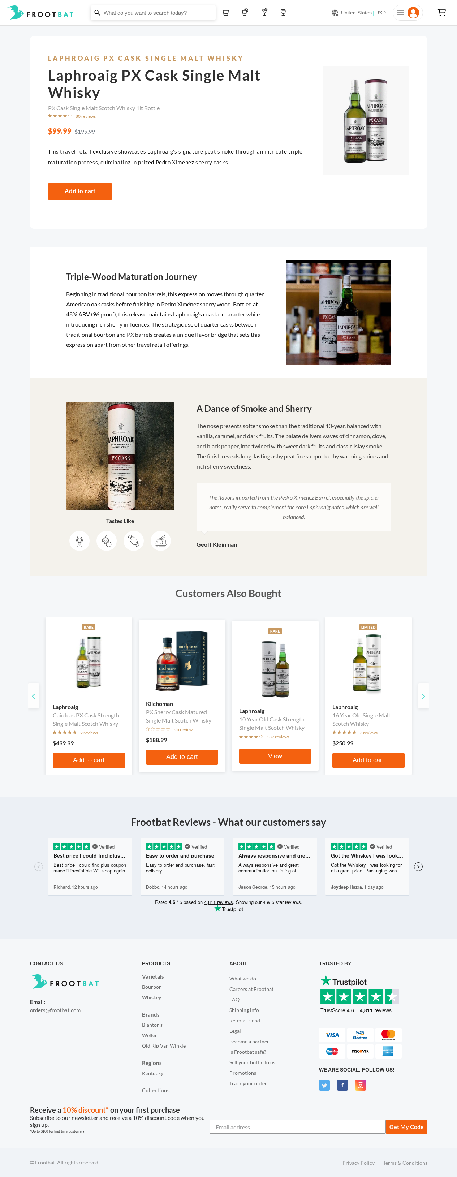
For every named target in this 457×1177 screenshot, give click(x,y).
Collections (156, 1090)
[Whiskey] (227, 13)
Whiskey (151, 997)
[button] (228, 12)
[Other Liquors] (266, 13)
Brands (151, 1014)
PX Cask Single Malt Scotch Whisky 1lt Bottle (104, 107)
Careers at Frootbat (251, 989)
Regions (152, 1063)
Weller (149, 1035)
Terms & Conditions (405, 1163)
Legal (235, 1031)
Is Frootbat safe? (247, 1052)
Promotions (242, 1073)
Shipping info (244, 1010)
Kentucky (152, 1073)
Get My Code (406, 1126)
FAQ (234, 999)
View (275, 756)
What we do (242, 978)
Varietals (153, 976)
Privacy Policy (358, 1163)
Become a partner (249, 1041)
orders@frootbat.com (55, 1010)
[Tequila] (246, 13)
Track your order (248, 1083)
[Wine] (285, 13)
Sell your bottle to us (252, 1062)
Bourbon (152, 987)
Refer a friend (244, 1020)
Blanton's (152, 1025)
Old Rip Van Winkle (164, 1046)
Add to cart (80, 191)
